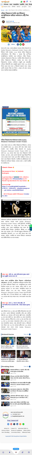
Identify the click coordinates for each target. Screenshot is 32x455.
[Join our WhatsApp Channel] (20, 44)
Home (2, 10)
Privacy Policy (6, 430)
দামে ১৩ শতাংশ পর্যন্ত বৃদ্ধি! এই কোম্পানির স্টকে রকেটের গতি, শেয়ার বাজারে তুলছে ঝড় (16, 305)
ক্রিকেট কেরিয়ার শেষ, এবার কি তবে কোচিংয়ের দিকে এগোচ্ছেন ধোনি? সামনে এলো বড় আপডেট (8, 348)
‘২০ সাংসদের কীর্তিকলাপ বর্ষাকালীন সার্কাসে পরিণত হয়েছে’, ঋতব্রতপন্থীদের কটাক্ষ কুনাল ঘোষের (24, 362)
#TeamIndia (22, 186)
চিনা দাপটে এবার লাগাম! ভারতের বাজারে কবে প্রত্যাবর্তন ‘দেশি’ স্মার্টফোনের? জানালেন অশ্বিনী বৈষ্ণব (24, 348)
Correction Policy (16, 432)
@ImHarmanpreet (23, 188)
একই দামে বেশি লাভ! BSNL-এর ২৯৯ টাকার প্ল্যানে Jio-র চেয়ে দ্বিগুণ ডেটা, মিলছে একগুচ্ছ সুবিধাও (19, 397)
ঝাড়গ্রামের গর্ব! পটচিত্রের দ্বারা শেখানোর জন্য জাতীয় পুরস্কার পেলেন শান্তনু (8, 361)
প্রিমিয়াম (18, 7)
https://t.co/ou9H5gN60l (10, 186)
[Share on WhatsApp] (31, 226)
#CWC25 (5, 188)
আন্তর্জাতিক (16, 4)
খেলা (26, 4)
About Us (6, 428)
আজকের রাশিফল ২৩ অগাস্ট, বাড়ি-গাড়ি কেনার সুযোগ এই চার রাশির (19, 371)
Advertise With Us (23, 428)
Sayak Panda (9, 21)
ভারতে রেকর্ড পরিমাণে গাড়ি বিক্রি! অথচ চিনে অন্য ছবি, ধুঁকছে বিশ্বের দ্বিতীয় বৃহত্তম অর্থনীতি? (20, 404)
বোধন (29, 7)
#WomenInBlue (18, 179)
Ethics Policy (26, 430)
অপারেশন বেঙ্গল (6, 7)
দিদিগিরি (13, 7)
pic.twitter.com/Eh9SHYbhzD (14, 190)
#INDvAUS (12, 188)
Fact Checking (5, 432)
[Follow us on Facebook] (18, 44)
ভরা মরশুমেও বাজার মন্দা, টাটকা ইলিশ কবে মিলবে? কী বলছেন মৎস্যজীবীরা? (19, 390)
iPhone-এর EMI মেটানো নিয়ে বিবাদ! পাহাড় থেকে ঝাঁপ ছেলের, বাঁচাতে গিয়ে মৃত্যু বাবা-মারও (20, 378)
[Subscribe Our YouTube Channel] (23, 44)
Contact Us (14, 428)
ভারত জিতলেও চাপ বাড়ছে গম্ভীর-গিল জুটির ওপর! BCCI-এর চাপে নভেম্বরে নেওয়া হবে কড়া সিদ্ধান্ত (20, 384)
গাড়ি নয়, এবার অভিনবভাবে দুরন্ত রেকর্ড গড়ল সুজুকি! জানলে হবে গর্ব (15, 275)
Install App (16, 448)
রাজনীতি (22, 4)
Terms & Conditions (16, 430)
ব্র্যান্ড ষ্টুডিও (24, 7)
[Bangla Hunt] (5, 1)
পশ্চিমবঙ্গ (6, 4)
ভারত (11, 4)
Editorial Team (26, 432)
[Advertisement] (16, 89)
